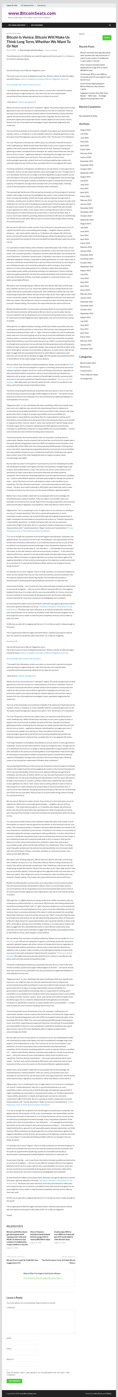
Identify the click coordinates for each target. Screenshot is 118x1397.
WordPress (98, 1393)
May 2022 (84, 329)
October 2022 (85, 309)
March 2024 (85, 243)
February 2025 (86, 200)
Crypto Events (86, 371)
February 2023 (86, 294)
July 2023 (84, 274)
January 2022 (85, 344)
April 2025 (84, 192)
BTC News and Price (27, 5)
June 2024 (84, 231)
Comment (11, 1308)
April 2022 (84, 333)
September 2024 (86, 220)
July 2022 (84, 321)
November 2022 (86, 305)
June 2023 (84, 278)
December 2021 (86, 348)
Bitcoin (64, 56)
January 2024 (85, 251)
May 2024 (84, 235)
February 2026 (86, 153)
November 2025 (86, 165)
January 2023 (85, 298)
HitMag (108, 1393)
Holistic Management (26, 102)
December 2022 (86, 302)
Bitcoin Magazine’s (44, 79)
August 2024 (85, 223)
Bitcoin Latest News (14, 33)
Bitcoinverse (42, 5)
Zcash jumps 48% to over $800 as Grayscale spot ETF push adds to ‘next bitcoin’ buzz (64, 1236)
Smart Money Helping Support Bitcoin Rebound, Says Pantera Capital (92, 86)
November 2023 (86, 259)
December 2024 (86, 208)
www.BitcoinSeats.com (32, 13)
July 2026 (84, 134)
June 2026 (84, 138)
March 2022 (85, 337)
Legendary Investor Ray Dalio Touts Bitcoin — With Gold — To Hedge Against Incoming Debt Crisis (94, 96)
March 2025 (85, 196)
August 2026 (85, 130)
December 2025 (86, 161)
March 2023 (85, 290)
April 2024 (84, 239)
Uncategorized (86, 378)
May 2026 (84, 141)
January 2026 (85, 157)
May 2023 (84, 282)
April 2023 (84, 286)
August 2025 (85, 177)
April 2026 (84, 145)
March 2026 (85, 149)
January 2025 (85, 204)
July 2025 (84, 180)
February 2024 (86, 247)
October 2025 (85, 169)
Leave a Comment (51, 50)
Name (10, 1338)
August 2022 (85, 317)
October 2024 (85, 216)
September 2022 (86, 313)
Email (10, 1349)
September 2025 (86, 173)
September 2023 (86, 266)
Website (10, 1359)
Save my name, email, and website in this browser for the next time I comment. (39, 1374)
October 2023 (85, 262)
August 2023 (85, 270)
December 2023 (86, 255)
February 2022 (86, 341)
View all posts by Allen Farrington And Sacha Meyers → (43, 1278)
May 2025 (84, 188)
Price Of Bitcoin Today (89, 374)
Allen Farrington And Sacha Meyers (31, 50)
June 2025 (84, 184)
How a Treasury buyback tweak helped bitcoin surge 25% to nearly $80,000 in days (40, 1236)
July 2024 (84, 227)
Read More (11, 641)
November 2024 (86, 212)
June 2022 (84, 325)
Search (81, 34)
